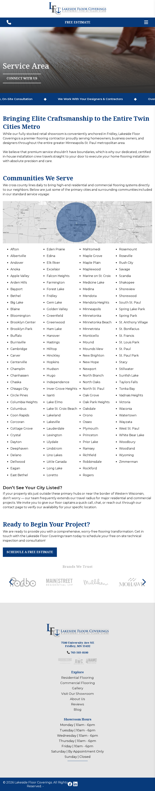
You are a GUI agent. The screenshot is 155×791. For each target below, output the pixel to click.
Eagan (15, 468)
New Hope (91, 362)
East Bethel (19, 475)
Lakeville (53, 422)
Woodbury (127, 442)
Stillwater (126, 369)
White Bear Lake (131, 435)
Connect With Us (22, 78)
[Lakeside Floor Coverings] (77, 13)
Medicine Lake (93, 282)
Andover (16, 262)
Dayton (16, 442)
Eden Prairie (56, 249)
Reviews (77, 704)
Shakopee (126, 282)
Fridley (52, 296)
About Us (77, 699)
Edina (51, 256)
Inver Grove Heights (62, 389)
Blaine (15, 309)
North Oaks (91, 382)
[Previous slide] (11, 582)
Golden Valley (57, 309)
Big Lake (16, 302)
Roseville (126, 256)
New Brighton (93, 355)
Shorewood (128, 296)
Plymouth (90, 428)
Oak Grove (91, 395)
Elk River (53, 262)
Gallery (77, 688)
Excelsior (53, 269)
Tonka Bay (127, 389)
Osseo (87, 422)
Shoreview (127, 289)
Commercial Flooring (77, 683)
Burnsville (18, 342)
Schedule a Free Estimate (30, 552)
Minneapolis (92, 309)
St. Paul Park (129, 355)
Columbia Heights (23, 402)
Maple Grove (92, 256)
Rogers (88, 475)
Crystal (15, 435)
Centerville (18, 362)
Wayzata (125, 422)
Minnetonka (92, 315)
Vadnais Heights (131, 395)
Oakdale (89, 408)
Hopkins (53, 362)
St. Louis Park (129, 342)
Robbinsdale (92, 462)
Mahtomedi (91, 249)
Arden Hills (18, 282)
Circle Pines (19, 395)
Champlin (17, 369)
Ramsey (89, 448)
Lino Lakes (54, 455)
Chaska (15, 382)
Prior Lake (90, 442)
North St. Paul (93, 389)
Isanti (51, 395)
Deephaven (19, 448)
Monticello (91, 335)
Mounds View (93, 349)
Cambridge (18, 349)
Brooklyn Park (21, 329)
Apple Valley (19, 276)
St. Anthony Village (133, 322)
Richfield (89, 455)
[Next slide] (143, 582)
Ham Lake (54, 329)
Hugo (51, 375)
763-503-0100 (79, 652)
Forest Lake (55, 289)
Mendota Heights (96, 302)
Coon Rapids (19, 415)
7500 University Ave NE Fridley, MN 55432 (77, 644)
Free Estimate (77, 22)
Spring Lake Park (132, 309)
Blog (77, 709)
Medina (88, 289)
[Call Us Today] (9, 22)
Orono (88, 415)
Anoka (15, 269)
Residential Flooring (77, 678)
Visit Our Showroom (77, 694)
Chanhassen (19, 375)
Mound (88, 342)
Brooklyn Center (23, 322)
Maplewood (92, 269)
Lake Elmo (55, 402)
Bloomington (20, 315)
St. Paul (125, 349)
